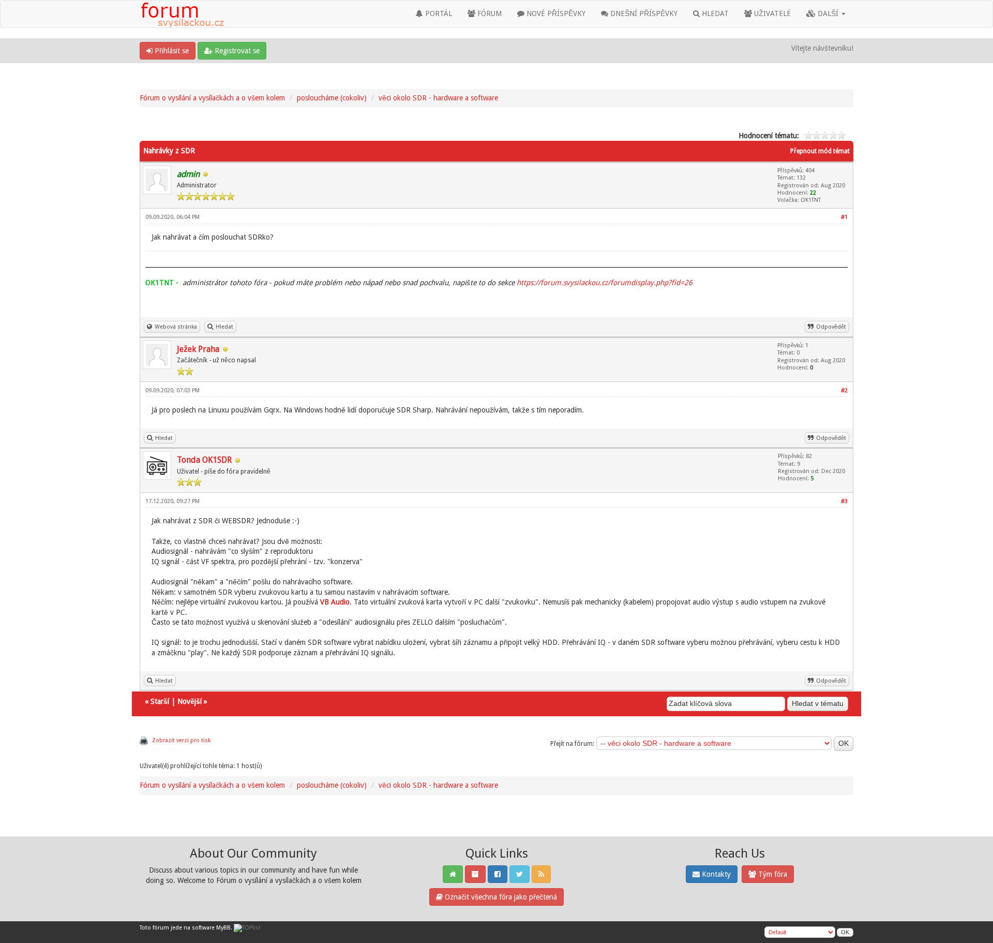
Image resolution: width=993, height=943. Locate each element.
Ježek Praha (198, 349)
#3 (844, 501)
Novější (189, 701)
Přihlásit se (171, 51)
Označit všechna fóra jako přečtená (500, 897)
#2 (844, 390)
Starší (160, 701)
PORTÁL (437, 13)
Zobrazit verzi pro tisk (181, 740)
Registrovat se (236, 51)
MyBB (223, 927)
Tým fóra (771, 874)
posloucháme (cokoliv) (332, 98)
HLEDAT (714, 13)
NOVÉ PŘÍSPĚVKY (554, 13)
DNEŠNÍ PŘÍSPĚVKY (643, 13)
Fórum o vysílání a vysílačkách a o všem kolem (212, 98)
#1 (844, 217)
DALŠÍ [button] (828, 13)
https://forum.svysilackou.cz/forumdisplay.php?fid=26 (605, 282)
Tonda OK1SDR (204, 460)
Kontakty (715, 874)
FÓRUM (488, 13)
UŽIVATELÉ (771, 13)
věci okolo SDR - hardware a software (438, 98)
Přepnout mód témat (820, 151)
